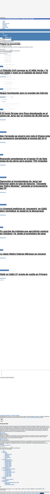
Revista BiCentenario (10, 469)
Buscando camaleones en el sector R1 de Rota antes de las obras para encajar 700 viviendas (23, 160)
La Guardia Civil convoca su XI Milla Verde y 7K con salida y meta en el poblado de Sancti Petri (24, 71)
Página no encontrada (8, 41)
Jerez (6, 453)
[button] (7, 377)
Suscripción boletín (9, 484)
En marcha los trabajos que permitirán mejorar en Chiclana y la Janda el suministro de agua (24, 232)
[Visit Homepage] (12, 26)
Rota (6, 458)
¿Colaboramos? (6, 375)
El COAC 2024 (8, 474)
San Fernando (8, 454)
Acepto (42, 493)
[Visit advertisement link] (3, 33)
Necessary (4, 433)
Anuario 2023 (8, 464)
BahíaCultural (5, 468)
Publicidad (7, 90)
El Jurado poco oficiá (10, 472)
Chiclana (7, 455)
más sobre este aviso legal (36, 417)
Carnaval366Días (5, 66)
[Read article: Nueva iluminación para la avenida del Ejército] (25, 83)
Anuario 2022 (8, 466)
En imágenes (5, 480)
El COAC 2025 (8, 473)
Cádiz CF (4, 477)
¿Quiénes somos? (6, 371)
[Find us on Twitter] (0, 95)
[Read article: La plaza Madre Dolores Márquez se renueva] (25, 243)
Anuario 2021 (8, 467)
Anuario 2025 (8, 53)
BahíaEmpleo (8, 461)
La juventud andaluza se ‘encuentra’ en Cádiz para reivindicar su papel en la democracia (23, 210)
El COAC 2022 (8, 476)
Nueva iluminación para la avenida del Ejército (24, 93)
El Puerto (7, 456)
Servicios (4, 481)
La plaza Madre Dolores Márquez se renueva (23, 254)
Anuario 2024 (8, 463)
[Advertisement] (25, 8)
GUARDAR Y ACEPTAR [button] (5, 445)
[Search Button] (11, 97)
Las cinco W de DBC (7, 372)
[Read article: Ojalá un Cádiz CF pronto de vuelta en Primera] (25, 264)
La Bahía (4, 452)
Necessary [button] (2, 432)
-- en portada (3, 132)
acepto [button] (28, 417)
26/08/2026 (3, 77)
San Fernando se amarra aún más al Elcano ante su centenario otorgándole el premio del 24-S (25, 137)
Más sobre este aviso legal (32, 493)
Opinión (4, 478)
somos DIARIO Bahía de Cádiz (12, 88)
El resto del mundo (5, 48)
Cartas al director (9, 479)
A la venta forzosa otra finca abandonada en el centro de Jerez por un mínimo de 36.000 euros (24, 114)
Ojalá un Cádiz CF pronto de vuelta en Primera (23, 274)
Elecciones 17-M (9, 460)
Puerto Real (8, 457)
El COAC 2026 (8, 68)
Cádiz (3, 451)
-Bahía (1, 66)
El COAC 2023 (8, 75)
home (1, 41)
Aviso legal (5, 374)
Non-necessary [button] (3, 439)
